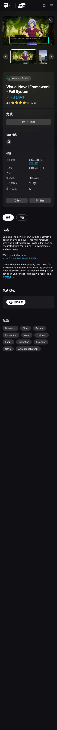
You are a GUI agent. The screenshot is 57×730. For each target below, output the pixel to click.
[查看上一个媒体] (5, 56)
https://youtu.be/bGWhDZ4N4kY (20, 258)
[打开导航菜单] (51, 5)
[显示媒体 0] (23, 57)
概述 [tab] (8, 217)
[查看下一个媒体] (51, 56)
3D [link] (8, 97)
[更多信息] (34, 183)
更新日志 (33, 163)
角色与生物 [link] (19, 97)
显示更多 (7, 277)
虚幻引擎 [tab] (18, 302)
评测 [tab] (22, 217)
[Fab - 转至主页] (21, 5)
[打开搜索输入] (44, 5)
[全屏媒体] (50, 20)
